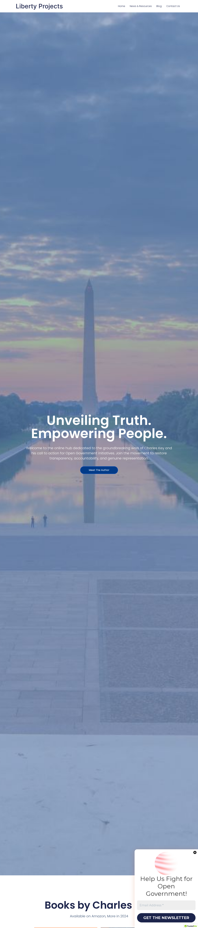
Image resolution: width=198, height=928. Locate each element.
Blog (159, 6)
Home (121, 6)
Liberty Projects (39, 6)
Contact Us (173, 6)
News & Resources (141, 6)
